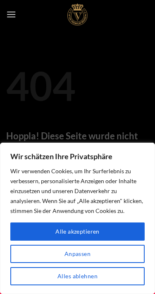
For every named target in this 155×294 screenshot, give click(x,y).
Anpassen (77, 253)
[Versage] (77, 14)
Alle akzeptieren (77, 231)
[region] (77, 218)
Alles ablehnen (77, 276)
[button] (11, 14)
